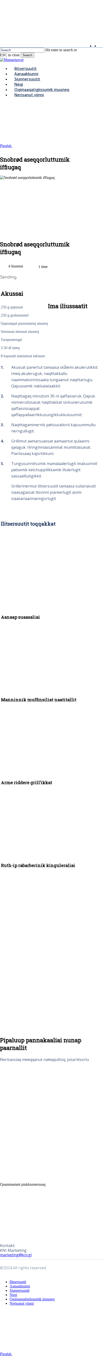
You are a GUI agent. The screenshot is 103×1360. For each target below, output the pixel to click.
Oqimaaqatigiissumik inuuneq (32, 1299)
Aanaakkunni (20, 1286)
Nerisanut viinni (22, 1303)
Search (27, 55)
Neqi (13, 1295)
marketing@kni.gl (16, 1255)
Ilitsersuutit (18, 1282)
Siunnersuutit (19, 1290)
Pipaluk (6, 146)
